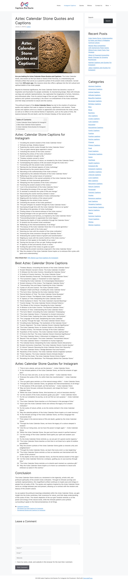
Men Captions (93, 181)
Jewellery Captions (95, 172)
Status (90, 213)
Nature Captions (94, 186)
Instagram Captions (70, 5)
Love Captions (93, 178)
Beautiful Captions (94, 98)
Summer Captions (94, 216)
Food (90, 148)
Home (59, 5)
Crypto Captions (94, 119)
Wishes (89, 5)
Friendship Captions (95, 154)
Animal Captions (94, 92)
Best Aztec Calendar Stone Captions (29, 124)
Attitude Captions (94, 95)
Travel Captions (93, 219)
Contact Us (98, 5)
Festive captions (94, 139)
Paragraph (92, 189)
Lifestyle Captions (94, 175)
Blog (89, 107)
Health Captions (94, 163)
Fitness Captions (94, 145)
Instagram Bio (93, 166)
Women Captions (94, 225)
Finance (91, 142)
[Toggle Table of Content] (44, 119)
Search (90, 17)
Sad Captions (93, 201)
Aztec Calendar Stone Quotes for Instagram (32, 127)
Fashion (91, 133)
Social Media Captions (96, 207)
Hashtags (91, 160)
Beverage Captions (95, 101)
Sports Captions (94, 210)
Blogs (90, 110)
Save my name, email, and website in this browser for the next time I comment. (45, 562)
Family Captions (94, 130)
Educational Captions (95, 127)
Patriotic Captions (94, 192)
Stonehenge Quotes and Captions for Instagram (31, 510)
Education (91, 124)
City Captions (93, 116)
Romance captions (94, 198)
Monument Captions (95, 183)
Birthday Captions (94, 104)
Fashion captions (94, 136)
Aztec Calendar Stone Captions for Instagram (31, 122)
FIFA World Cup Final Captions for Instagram (43, 258)
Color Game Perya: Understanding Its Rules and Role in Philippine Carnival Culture (100, 40)
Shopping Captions (95, 204)
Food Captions (93, 151)
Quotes (81, 5)
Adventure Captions (95, 89)
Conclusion (21, 129)
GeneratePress (87, 578)
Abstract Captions (94, 86)
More (107, 5)
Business (91, 113)
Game (90, 157)
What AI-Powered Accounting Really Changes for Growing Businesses (98, 57)
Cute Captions (93, 122)
